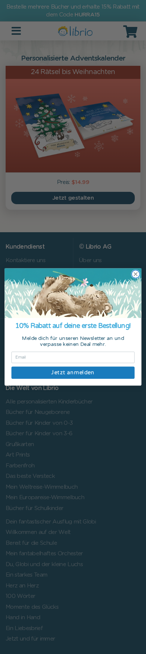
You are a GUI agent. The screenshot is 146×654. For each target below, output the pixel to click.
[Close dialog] (136, 274)
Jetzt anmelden (72, 372)
